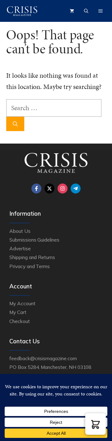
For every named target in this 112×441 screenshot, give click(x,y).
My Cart (17, 312)
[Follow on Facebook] (36, 189)
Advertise (20, 248)
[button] (95, 424)
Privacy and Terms (29, 266)
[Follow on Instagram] (63, 189)
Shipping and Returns (32, 257)
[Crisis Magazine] (22, 11)
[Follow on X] (49, 189)
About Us (19, 231)
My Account (22, 303)
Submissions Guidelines (34, 240)
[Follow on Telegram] (76, 189)
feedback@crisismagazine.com (43, 358)
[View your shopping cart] (72, 11)
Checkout (19, 321)
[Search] (15, 124)
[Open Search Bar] (86, 11)
